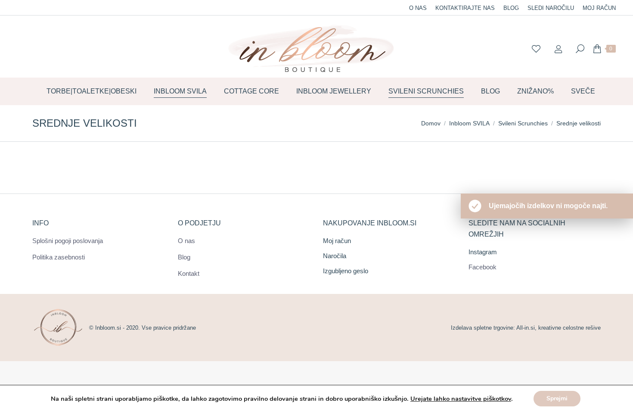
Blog (184, 257)
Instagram (483, 252)
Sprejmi (557, 398)
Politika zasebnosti (58, 257)
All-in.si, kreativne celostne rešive (558, 328)
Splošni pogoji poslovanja (67, 240)
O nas (186, 240)
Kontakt (188, 273)
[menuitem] (418, 8)
